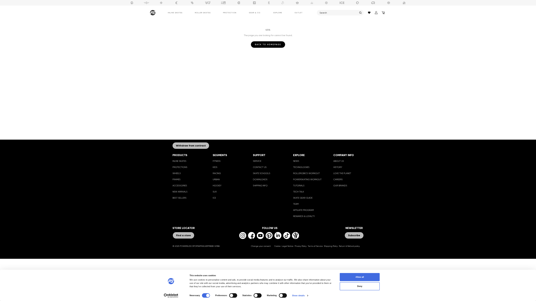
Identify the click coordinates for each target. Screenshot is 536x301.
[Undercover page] (192, 3)
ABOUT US (338, 161)
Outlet (299, 13)
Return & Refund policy (349, 246)
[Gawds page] (357, 3)
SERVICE (257, 161)
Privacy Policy (301, 246)
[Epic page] (297, 3)
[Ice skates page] (342, 3)
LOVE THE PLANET (342, 173)
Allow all (360, 277)
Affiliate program (303, 210)
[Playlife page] (269, 3)
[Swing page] (146, 3)
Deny (359, 286)
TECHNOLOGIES (301, 167)
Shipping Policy (331, 246)
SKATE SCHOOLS (261, 173)
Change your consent (261, 246)
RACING (217, 173)
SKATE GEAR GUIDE (303, 197)
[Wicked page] (208, 3)
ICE (214, 197)
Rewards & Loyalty (304, 216)
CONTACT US (260, 167)
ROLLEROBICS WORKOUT (306, 173)
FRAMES (176, 179)
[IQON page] (373, 3)
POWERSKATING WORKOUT (307, 179)
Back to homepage (268, 44)
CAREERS (338, 179)
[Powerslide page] (132, 3)
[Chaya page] (176, 3)
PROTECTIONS (180, 167)
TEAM (296, 204)
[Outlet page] (404, 3)
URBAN (216, 179)
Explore (277, 13)
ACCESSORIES (180, 185)
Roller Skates (203, 13)
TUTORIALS (298, 185)
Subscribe (354, 235)
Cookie (277, 246)
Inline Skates (175, 13)
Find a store (183, 235)
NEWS (296, 161)
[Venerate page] (312, 3)
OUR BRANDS (340, 185)
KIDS (215, 167)
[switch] (233, 295)
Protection (229, 13)
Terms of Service (315, 246)
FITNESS (217, 161)
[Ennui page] (239, 3)
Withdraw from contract (191, 145)
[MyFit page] (223, 3)
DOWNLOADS (260, 179)
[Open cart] (383, 13)
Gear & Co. (255, 13)
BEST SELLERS (179, 197)
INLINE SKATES (179, 161)
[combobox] (339, 12)
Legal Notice (287, 246)
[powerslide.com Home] (152, 12)
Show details (298, 295)
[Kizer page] (254, 3)
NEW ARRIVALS (180, 191)
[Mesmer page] (388, 3)
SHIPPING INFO (260, 185)
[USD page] (161, 3)
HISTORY (337, 167)
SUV (215, 191)
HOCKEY (217, 185)
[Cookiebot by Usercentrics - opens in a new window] (171, 295)
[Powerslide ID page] (326, 3)
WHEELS (177, 173)
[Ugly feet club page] (282, 3)
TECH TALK (298, 191)
